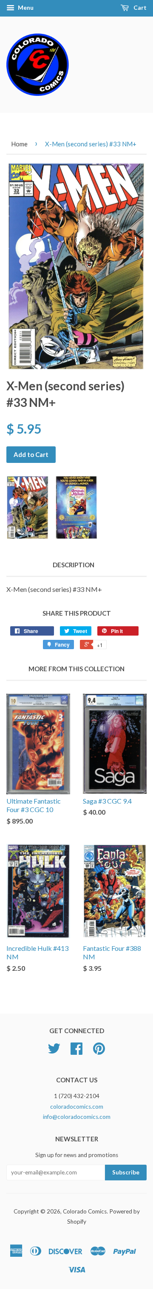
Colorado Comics (85, 1211)
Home (19, 144)
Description (73, 565)
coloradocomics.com (76, 1106)
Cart (139, 7)
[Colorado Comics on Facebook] (76, 1051)
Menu (25, 7)
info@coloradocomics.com (76, 1116)
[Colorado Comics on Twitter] (54, 1051)
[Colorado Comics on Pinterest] (99, 1051)
